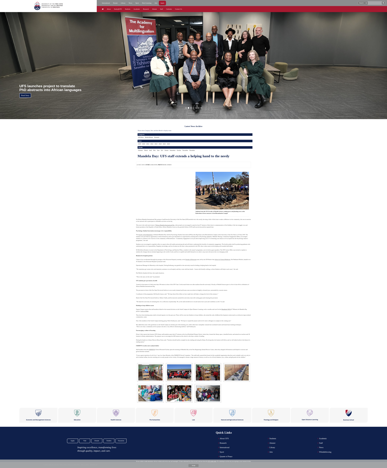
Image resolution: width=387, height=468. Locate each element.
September (172, 150)
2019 (139, 143)
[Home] (102, 9)
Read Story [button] (25, 95)
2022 (151, 143)
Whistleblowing (325, 452)
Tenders (108, 441)
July (162, 150)
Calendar (169, 9)
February (140, 150)
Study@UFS (118, 9)
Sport (137, 3)
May (154, 150)
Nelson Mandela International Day (165, 225)
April (150, 150)
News (130, 3)
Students (127, 9)
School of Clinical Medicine (222, 259)
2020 (143, 143)
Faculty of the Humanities (145, 234)
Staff (161, 9)
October (179, 150)
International (106, 3)
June (158, 150)
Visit (84, 441)
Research (146, 9)
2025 (164, 143)
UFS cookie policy (212, 461)
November (185, 150)
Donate (115, 3)
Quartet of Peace (226, 456)
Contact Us (178, 9)
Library (123, 3)
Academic (137, 9)
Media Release (149, 137)
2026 (168, 143)
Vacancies (121, 441)
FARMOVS (152, 349)
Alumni (154, 9)
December (192, 150)
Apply (162, 3)
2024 (160, 143)
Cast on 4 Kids (144, 311)
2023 (156, 143)
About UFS (224, 438)
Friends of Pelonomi (190, 259)
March (146, 150)
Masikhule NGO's (226, 309)
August (166, 150)
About (109, 9)
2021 (147, 143)
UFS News (141, 137)
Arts (156, 3)
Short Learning (146, 3)
